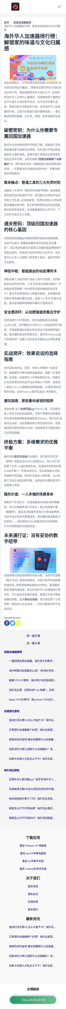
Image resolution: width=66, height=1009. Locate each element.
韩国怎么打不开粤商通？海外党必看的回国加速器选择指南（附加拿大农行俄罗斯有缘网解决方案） (33, 808)
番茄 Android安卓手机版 (33, 868)
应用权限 (33, 901)
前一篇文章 (33, 636)
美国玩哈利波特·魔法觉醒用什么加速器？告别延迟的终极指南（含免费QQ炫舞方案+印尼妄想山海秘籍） (33, 739)
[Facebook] (7, 623)
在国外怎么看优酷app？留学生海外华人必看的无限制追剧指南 (33, 779)
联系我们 (33, 909)
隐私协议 (33, 894)
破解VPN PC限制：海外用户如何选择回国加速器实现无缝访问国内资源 (33, 680)
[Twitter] (12, 623)
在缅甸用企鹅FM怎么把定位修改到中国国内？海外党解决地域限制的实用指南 (33, 789)
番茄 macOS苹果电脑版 (33, 853)
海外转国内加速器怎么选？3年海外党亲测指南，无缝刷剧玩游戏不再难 (33, 670)
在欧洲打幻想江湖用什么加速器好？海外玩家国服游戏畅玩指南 (33, 749)
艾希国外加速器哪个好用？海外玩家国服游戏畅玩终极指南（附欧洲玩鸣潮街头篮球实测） (33, 729)
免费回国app (27, 409)
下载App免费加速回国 (33, 1000)
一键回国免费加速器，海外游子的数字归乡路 (33, 661)
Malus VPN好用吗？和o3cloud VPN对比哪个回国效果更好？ (33, 699)
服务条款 (33, 886)
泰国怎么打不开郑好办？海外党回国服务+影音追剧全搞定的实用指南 (33, 818)
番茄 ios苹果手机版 (33, 861)
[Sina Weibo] (18, 623)
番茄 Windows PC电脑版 (33, 845)
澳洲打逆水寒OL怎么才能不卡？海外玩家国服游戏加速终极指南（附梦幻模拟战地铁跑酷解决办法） (33, 720)
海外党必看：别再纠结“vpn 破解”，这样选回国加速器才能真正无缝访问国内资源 (33, 690)
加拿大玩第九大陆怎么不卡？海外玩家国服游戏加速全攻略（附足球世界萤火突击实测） (33, 758)
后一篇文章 (33, 643)
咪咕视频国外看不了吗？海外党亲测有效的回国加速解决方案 (33, 798)
